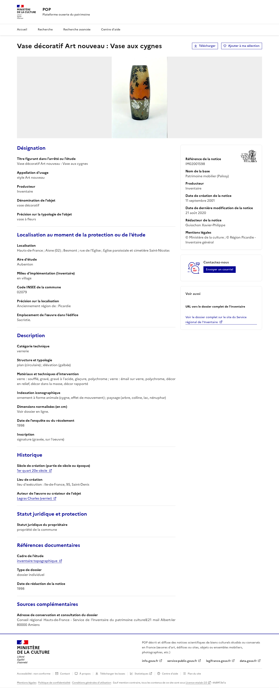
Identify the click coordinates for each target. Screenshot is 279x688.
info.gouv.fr (150, 661)
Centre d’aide (170, 674)
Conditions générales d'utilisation (91, 683)
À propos (84, 674)
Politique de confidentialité (54, 683)
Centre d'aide (110, 29)
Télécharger (207, 46)
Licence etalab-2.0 (196, 683)
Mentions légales (26, 683)
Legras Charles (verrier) (34, 498)
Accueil (22, 29)
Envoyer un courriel (219, 269)
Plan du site (194, 674)
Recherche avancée (76, 29)
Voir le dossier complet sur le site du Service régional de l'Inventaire (216, 319)
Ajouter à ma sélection (244, 46)
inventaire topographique (37, 560)
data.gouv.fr (248, 661)
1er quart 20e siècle (32, 470)
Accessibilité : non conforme (33, 674)
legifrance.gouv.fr (218, 661)
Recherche (45, 29)
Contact (65, 674)
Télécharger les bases (112, 674)
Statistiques (141, 674)
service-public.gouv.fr (182, 661)
